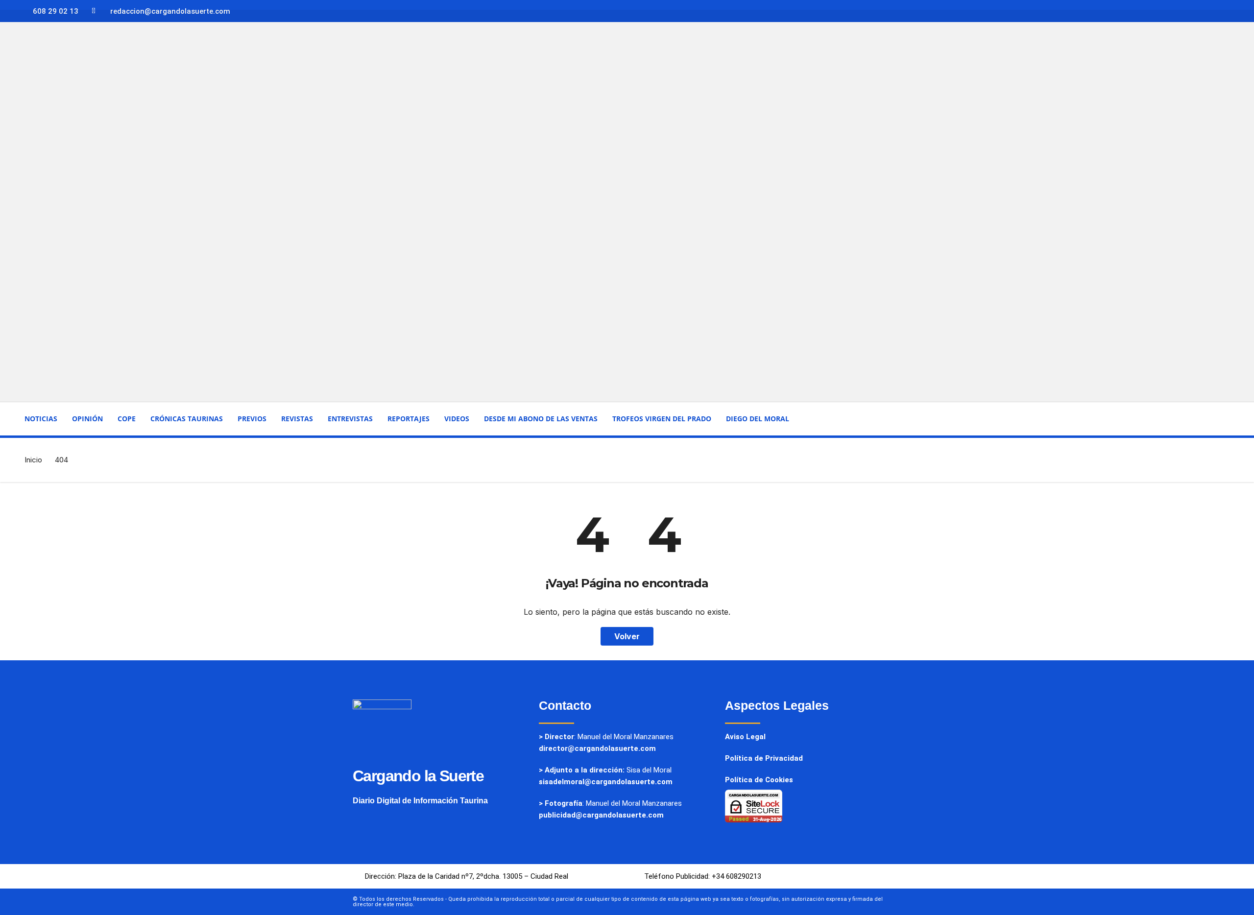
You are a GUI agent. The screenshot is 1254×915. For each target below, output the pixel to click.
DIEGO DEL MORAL (757, 418)
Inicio (33, 459)
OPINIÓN (87, 418)
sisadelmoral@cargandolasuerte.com (606, 781)
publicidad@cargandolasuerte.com (601, 815)
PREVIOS (252, 418)
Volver (627, 636)
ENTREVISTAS (350, 418)
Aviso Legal (745, 736)
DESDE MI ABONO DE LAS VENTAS (541, 418)
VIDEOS (456, 418)
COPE (127, 418)
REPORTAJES (408, 418)
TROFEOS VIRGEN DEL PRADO (661, 418)
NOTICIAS (40, 418)
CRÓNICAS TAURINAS (186, 418)
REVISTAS (297, 418)
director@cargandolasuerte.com (597, 748)
